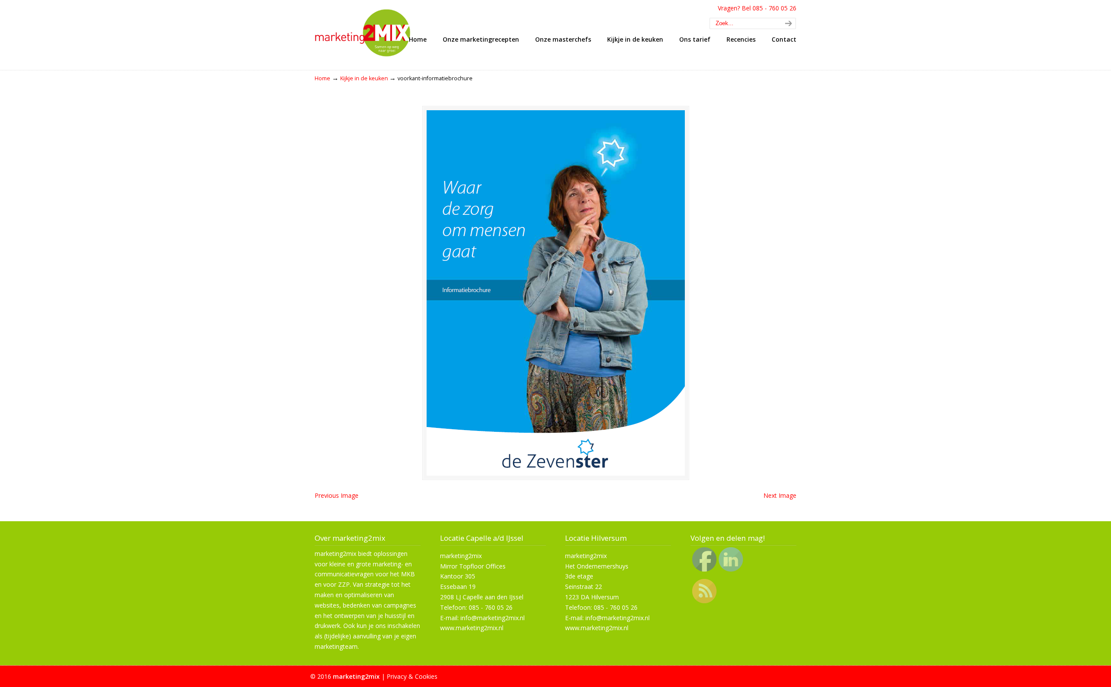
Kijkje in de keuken (364, 78)
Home (322, 78)
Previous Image (336, 495)
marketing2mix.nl (369, 30)
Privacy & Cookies (412, 676)
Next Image (779, 495)
